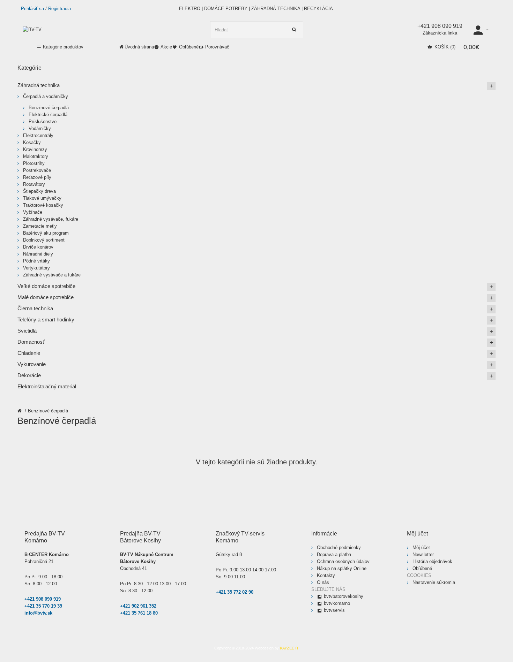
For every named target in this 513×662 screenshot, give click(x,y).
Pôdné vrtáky (36, 261)
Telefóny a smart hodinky (45, 319)
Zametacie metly (40, 226)
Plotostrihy (34, 163)
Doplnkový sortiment (44, 240)
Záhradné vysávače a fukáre (52, 274)
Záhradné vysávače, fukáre (50, 219)
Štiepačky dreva (39, 191)
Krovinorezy (35, 149)
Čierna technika (35, 308)
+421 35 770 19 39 (43, 606)
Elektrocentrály (38, 135)
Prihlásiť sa (32, 8)
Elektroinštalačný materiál (46, 386)
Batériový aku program (46, 233)
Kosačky (32, 142)
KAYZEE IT (289, 648)
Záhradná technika (38, 85)
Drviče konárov (38, 247)
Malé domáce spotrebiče (45, 297)
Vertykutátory (36, 268)
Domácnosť (31, 342)
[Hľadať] (294, 29)
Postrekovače (37, 170)
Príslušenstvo (43, 121)
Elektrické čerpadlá (48, 114)
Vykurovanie (31, 364)
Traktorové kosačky (43, 205)
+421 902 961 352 (138, 606)
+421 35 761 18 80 (139, 613)
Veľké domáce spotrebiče (46, 286)
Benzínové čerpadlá (48, 410)
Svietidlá (27, 331)
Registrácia (59, 8)
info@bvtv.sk (38, 613)
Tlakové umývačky (42, 198)
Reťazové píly (37, 177)
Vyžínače (32, 212)
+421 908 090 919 (42, 599)
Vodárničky (40, 128)
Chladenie (28, 353)
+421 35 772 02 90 (234, 592)
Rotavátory (34, 184)
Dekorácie (29, 375)
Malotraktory (35, 156)
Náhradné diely (38, 254)
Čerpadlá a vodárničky (45, 96)
